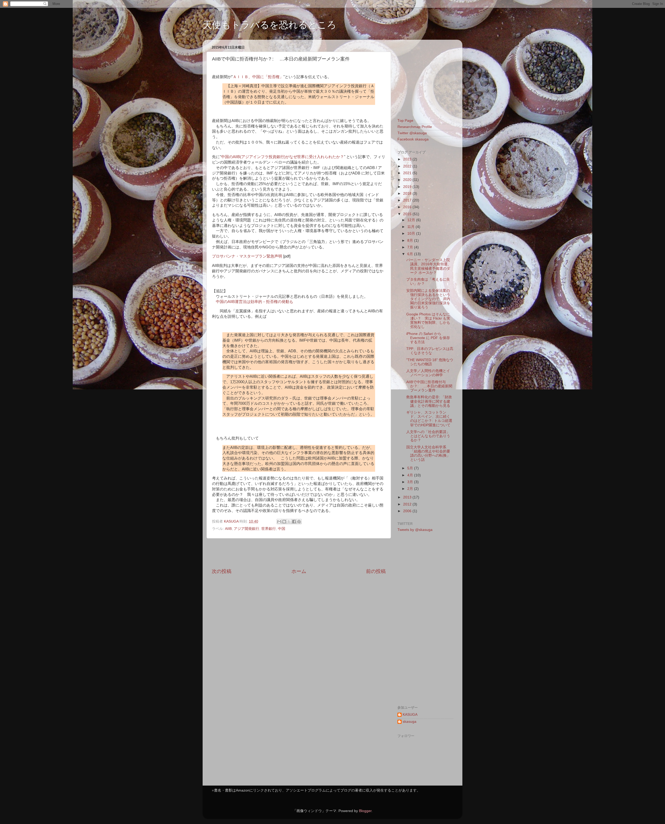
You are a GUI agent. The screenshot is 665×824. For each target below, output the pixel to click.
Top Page (405, 121)
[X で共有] (289, 521)
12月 (411, 220)
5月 (410, 468)
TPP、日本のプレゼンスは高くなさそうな (429, 351)
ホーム (298, 571)
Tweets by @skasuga (415, 530)
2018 (408, 193)
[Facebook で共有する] (294, 521)
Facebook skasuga (413, 139)
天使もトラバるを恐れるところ (269, 24)
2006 (408, 511)
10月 (411, 233)
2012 (408, 504)
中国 (281, 529)
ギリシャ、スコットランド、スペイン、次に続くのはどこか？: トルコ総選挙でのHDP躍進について (429, 418)
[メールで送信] (279, 521)
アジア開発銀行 (246, 529)
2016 (408, 207)
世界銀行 (268, 529)
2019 (408, 187)
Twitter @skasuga (412, 133)
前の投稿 (376, 571)
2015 (408, 214)
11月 (411, 227)
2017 (408, 200)
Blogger (365, 811)
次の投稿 (221, 571)
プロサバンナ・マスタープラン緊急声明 (247, 256)
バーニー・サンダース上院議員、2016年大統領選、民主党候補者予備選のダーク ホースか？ (428, 266)
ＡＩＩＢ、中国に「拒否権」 (258, 77)
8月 (410, 240)
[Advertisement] (299, 553)
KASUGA (410, 715)
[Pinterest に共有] (299, 521)
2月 (410, 489)
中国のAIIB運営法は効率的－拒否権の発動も (254, 302)
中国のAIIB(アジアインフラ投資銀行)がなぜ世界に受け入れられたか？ (282, 157)
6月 (410, 254)
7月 (410, 247)
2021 (408, 173)
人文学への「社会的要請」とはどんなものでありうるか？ (428, 436)
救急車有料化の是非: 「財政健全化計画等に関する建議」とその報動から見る (429, 401)
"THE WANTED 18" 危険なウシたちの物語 (429, 362)
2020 (408, 180)
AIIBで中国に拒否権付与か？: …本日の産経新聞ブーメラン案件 (429, 386)
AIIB (228, 529)
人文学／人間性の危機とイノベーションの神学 (428, 373)
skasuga (409, 722)
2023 (408, 159)
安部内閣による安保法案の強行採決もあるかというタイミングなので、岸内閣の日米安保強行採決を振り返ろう (428, 299)
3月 (410, 482)
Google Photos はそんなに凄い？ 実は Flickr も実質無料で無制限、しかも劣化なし (428, 320)
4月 (410, 475)
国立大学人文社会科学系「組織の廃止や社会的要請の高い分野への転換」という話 (428, 453)
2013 (408, 497)
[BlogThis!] (284, 521)
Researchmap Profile (414, 127)
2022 (408, 166)
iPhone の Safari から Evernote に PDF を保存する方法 (428, 338)
